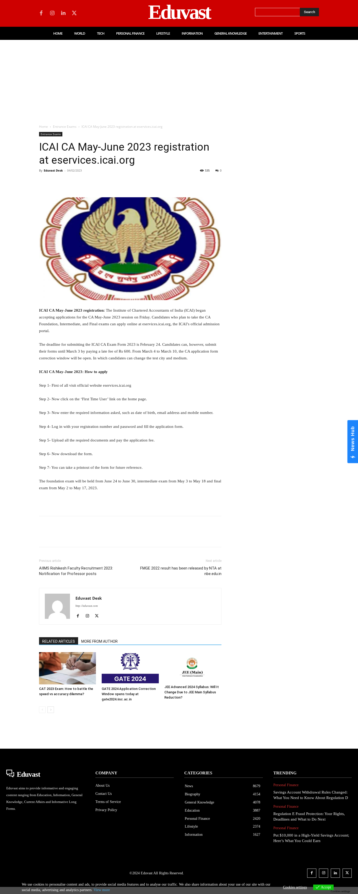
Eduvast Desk (53, 170)
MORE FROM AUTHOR (99, 641)
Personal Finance (286, 785)
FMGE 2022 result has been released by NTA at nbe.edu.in (180, 571)
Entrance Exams (65, 126)
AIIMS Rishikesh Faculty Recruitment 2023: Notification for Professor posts (76, 571)
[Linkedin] (63, 13)
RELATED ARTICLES (58, 641)
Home (43, 126)
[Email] (116, 182)
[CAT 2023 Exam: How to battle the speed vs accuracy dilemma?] (67, 668)
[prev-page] (42, 709)
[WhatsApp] (80, 182)
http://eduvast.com (86, 605)
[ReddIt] (104, 182)
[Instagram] (52, 13)
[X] (74, 13)
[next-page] (50, 709)
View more (102, 890)
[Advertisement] (179, 79)
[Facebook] (41, 13)
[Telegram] (128, 182)
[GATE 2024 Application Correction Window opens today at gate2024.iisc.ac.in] (130, 668)
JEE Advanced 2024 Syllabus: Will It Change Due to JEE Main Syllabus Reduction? (191, 692)
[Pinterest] (68, 182)
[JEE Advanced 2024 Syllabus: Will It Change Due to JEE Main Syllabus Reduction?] (192, 667)
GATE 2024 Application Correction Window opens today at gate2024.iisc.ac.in (129, 694)
